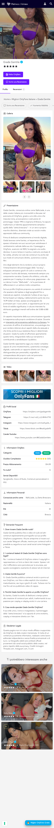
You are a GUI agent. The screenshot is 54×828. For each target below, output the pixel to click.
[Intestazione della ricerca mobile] (51, 4)
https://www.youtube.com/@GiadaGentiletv (33, 437)
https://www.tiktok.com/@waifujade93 (35, 428)
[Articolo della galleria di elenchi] (10, 187)
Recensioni (18, 89)
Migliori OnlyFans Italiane (24, 99)
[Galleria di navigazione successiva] (29, 197)
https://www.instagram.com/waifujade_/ (34, 423)
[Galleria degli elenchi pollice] (27, 148)
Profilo (5, 89)
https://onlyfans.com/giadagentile (37, 411)
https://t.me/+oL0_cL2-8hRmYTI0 (37, 417)
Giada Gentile (43, 99)
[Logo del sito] (17, 4)
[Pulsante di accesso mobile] (45, 4)
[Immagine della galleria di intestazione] (27, 29)
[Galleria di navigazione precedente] (25, 197)
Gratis (38, 453)
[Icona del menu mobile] (3, 4)
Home (7, 99)
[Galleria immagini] (10, 376)
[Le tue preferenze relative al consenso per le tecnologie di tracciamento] (4, 823)
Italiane (46, 453)
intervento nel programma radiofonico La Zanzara (26, 322)
